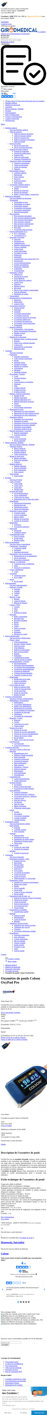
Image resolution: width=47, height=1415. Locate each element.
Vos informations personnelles (15, 1381)
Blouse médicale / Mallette (14, 109)
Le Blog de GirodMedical (14, 1364)
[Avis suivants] (44, 1289)
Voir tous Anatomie (16, 353)
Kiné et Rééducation (12, 115)
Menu (3, 124)
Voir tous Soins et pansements (20, 544)
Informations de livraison (13, 1385)
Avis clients (5, 1219)
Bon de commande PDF (13, 1372)
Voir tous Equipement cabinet (20, 824)
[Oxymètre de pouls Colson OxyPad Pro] (5, 1049)
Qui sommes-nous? (11, 1362)
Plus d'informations (7, 1217)
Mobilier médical (11, 103)
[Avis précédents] (2, 1289)
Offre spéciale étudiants (13, 1368)
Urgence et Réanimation (13, 117)
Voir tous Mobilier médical (19, 130)
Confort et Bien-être (12, 119)
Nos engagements (11, 1366)
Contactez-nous (6, 24)
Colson (5, 1253)
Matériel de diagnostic (12, 105)
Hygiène (8, 111)
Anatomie (8, 107)
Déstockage (10, 120)
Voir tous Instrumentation (18, 585)
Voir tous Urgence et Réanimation (21, 699)
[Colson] (9, 996)
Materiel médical (11, 965)
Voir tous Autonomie (17, 857)
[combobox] (11, 40)
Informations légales (12, 1383)
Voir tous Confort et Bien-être (20, 749)
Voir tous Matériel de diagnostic (20, 198)
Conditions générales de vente (15, 1379)
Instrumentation (10, 113)
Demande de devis (11, 1370)
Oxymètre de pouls (11, 971)
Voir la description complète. (11, 1012)
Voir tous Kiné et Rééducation (20, 638)
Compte (3, 954)
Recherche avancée (7, 42)
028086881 (5, 22)
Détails (3, 1144)
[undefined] (36, 1274)
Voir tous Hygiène (16, 480)
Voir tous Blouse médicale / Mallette (22, 444)
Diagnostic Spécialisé (12, 969)
